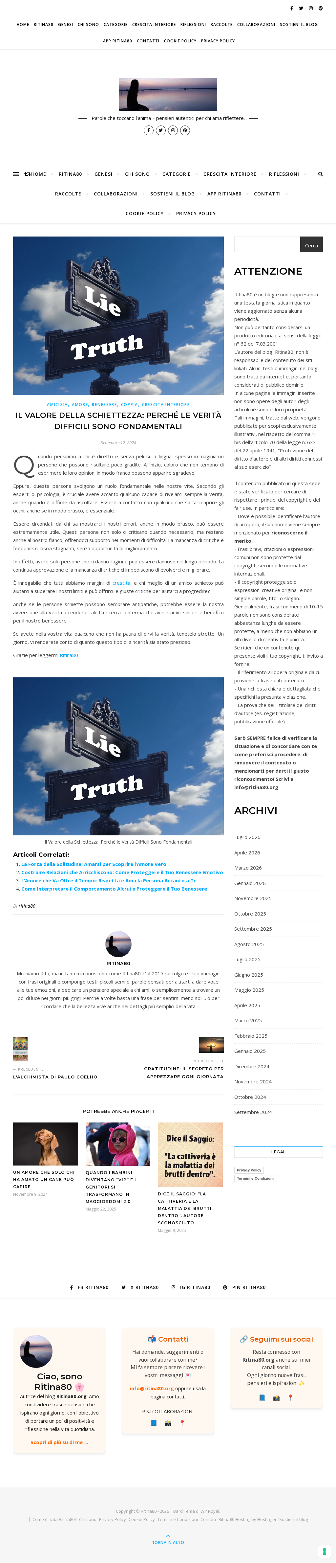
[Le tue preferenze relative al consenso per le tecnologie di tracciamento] (324, 1551)
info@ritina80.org (152, 1388)
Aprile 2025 (247, 1005)
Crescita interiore (154, 24)
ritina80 (27, 906)
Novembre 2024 (253, 1081)
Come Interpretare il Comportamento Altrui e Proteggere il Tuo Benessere (114, 888)
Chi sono (87, 1519)
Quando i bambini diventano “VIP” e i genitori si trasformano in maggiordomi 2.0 (111, 1187)
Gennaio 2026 (250, 883)
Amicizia (57, 404)
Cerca (311, 245)
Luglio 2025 (247, 959)
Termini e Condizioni (255, 1178)
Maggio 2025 (249, 989)
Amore (80, 404)
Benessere (104, 404)
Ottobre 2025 (250, 913)
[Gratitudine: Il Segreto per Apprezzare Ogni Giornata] (211, 1045)
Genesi (65, 24)
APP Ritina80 (117, 41)
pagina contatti (167, 1396)
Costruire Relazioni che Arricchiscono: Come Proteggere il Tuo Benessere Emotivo (122, 872)
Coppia (129, 404)
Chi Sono (88, 24)
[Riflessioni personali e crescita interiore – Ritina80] (168, 94)
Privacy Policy (218, 41)
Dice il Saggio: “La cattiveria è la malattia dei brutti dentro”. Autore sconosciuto (185, 1208)
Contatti (148, 41)
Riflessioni (193, 24)
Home (23, 24)
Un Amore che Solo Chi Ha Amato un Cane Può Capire (44, 1179)
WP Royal (209, 1511)
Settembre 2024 (253, 1112)
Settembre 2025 (253, 928)
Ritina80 (43, 24)
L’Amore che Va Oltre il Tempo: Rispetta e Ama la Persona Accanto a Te (109, 880)
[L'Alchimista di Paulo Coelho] (25, 1049)
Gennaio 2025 (250, 1051)
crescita (121, 582)
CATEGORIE (116, 24)
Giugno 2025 (248, 974)
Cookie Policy (180, 41)
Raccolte (222, 24)
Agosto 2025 (249, 944)
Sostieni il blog (299, 24)
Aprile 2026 (247, 852)
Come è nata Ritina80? (54, 1519)
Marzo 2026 (248, 867)
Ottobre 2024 (250, 1097)
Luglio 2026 (247, 837)
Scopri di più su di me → (60, 1442)
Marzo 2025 (248, 1020)
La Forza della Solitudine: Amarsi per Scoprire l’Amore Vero (93, 864)
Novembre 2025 (253, 898)
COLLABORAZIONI (256, 24)
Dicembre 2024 (251, 1066)
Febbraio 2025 (250, 1035)
